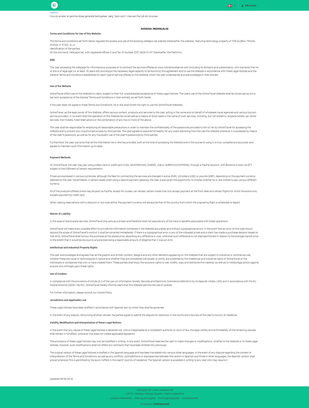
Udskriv (54, 12)
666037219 (178, 394)
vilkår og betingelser (145, 398)
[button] (231, 5)
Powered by (154, 404)
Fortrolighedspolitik (169, 398)
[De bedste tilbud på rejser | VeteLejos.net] (54, 5)
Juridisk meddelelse (121, 398)
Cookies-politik (190, 398)
